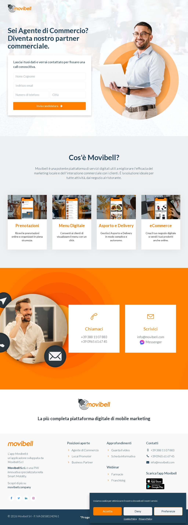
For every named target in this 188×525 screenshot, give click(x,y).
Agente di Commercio (85, 450)
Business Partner (82, 462)
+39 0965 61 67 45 (94, 341)
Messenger (153, 342)
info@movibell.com (150, 337)
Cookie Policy (130, 518)
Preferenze (168, 511)
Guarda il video (120, 450)
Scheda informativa (123, 456)
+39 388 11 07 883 (94, 337)
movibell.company (19, 487)
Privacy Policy (145, 518)
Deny (138, 511)
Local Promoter (81, 456)
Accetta (107, 511)
